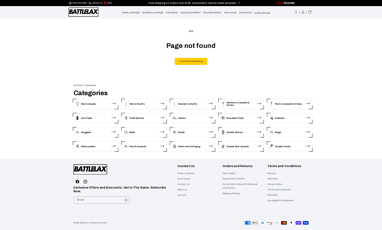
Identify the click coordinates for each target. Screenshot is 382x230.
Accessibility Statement (281, 200)
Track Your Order (79, 3)
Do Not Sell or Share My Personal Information (239, 186)
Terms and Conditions (279, 189)
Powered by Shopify (98, 223)
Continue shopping (191, 61)
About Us (182, 189)
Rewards (272, 195)
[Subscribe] (126, 200)
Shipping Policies (231, 193)
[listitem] (96, 103)
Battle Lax (84, 223)
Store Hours (183, 179)
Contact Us (97, 3)
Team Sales (228, 173)
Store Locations (185, 173)
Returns (272, 173)
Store (109, 3)
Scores (286, 3)
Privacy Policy (275, 184)
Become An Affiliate (233, 179)
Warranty (273, 179)
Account (181, 195)
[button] (131, 12)
